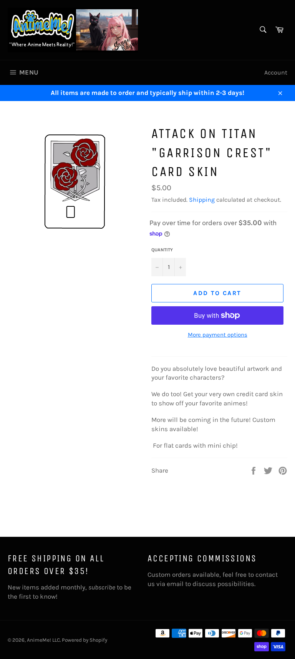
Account (275, 72)
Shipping (202, 199)
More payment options (217, 334)
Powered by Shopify (84, 640)
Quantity (162, 249)
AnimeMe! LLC (43, 640)
